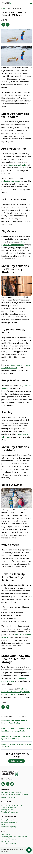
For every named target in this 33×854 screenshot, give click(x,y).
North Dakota (6, 795)
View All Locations (8, 798)
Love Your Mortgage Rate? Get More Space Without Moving (15, 737)
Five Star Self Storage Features (11, 805)
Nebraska (19, 792)
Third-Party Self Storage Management (14, 837)
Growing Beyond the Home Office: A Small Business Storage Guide (15, 729)
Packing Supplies (7, 810)
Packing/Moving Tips (8, 820)
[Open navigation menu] (31, 3)
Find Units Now (16, 761)
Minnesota (5, 792)
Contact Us (5, 841)
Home (3, 8)
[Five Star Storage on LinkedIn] (12, 784)
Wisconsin (24, 795)
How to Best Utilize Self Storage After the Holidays (16, 745)
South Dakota (15, 795)
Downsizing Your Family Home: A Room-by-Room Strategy (14, 721)
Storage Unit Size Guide (9, 822)
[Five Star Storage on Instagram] (8, 784)
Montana (12, 792)
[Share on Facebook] (3, 25)
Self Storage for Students (9, 807)
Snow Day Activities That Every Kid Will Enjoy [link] (17, 8)
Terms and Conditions (8, 843)
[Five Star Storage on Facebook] (3, 784)
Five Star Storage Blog (8, 827)
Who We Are (5, 834)
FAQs (3, 824)
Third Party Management (9, 812)
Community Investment (9, 839)
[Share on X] (8, 25)
